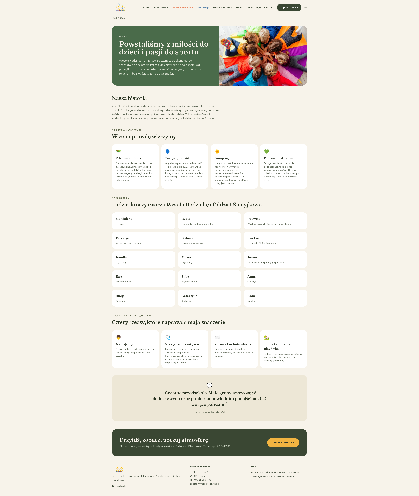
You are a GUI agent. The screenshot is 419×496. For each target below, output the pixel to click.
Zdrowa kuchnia (222, 7)
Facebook (121, 485)
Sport (272, 476)
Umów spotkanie (283, 442)
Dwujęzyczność (259, 476)
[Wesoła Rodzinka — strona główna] (120, 7)
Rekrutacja (254, 7)
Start (114, 18)
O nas (146, 7)
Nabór (280, 476)
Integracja (203, 7)
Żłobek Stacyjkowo (182, 7)
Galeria (239, 7)
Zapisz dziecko (289, 7)
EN (305, 7)
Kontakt (269, 7)
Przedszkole (160, 7)
